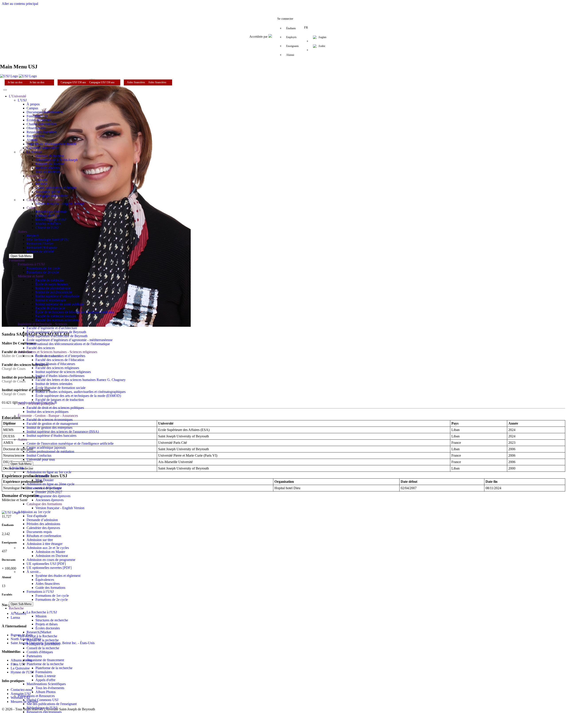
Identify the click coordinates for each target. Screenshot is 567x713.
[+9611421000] (301, 5)
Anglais (322, 37)
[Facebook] (256, 5)
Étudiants (291, 28)
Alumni (290, 54)
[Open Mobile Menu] (5, 90)
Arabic (321, 46)
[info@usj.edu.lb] (310, 5)
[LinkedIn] (283, 5)
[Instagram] (274, 5)
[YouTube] (292, 5)
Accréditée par (258, 36)
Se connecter (285, 18)
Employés (291, 37)
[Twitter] (265, 5)
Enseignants (292, 46)
